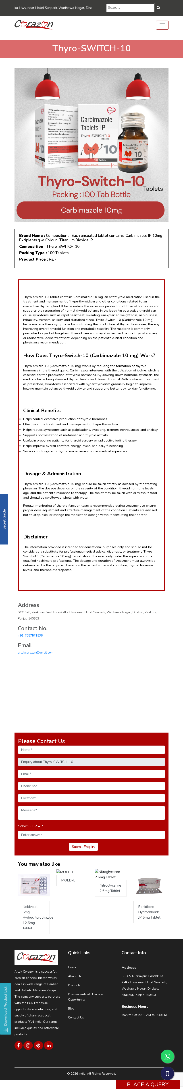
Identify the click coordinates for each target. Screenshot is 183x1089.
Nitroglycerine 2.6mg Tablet (110, 888)
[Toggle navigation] (162, 25)
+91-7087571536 (30, 635)
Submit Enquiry (83, 846)
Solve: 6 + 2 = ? (30, 826)
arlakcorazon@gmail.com (35, 652)
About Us (74, 976)
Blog (71, 1008)
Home (72, 967)
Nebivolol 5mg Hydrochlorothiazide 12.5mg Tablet (36, 917)
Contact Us (76, 1017)
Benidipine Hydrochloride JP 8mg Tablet (149, 912)
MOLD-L (68, 880)
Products (74, 985)
